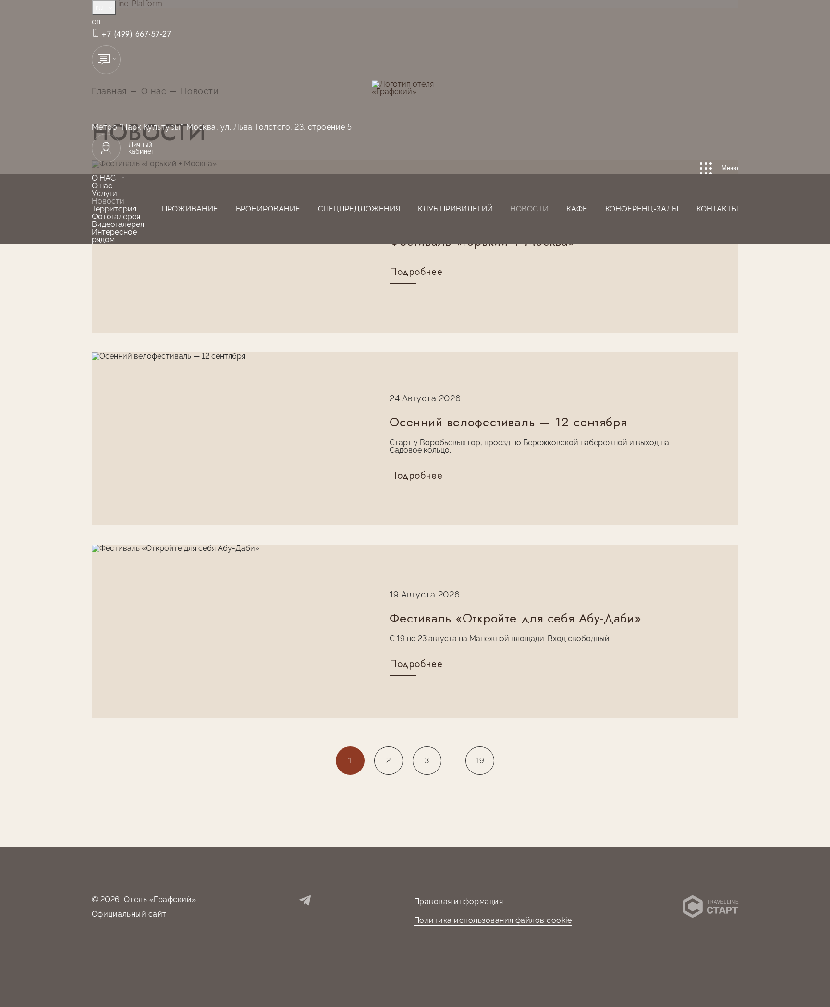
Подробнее (416, 272)
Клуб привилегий (455, 208)
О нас (104, 178)
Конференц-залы (642, 208)
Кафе (576, 208)
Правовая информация (458, 901)
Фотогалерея (116, 216)
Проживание (190, 208)
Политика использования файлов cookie (493, 920)
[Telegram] (305, 901)
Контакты (717, 208)
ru (101, 7)
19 (480, 760)
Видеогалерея (118, 224)
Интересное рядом (114, 235)
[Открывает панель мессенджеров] (106, 59)
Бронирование (268, 208)
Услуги (104, 193)
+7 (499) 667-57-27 (135, 34)
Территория (114, 208)
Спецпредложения (359, 208)
